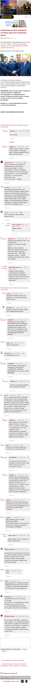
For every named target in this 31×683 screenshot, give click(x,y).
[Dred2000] (3, 320)
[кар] (1, 395)
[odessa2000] (4, 457)
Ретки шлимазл (16, 224)
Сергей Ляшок (10, 616)
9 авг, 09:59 (18, 597)
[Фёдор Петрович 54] (4, 270)
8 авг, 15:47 (22, 457)
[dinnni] (3, 342)
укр (26, 17)
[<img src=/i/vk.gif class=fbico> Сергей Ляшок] (2, 616)
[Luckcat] (2, 188)
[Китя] (2, 570)
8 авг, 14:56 (22, 131)
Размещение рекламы (15, 676)
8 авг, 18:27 (13, 570)
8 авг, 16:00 (19, 307)
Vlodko (8, 500)
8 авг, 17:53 (21, 475)
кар (5, 395)
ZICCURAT (9, 307)
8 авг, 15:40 (17, 353)
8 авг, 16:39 (22, 535)
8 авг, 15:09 (20, 238)
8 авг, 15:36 (17, 343)
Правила (24, 649)
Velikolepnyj (8, 597)
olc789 (8, 517)
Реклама (15, 27)
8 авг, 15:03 (19, 162)
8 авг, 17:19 (22, 381)
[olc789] (2, 518)
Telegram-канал (11, 678)
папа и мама (12, 535)
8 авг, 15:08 (15, 212)
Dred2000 (10, 320)
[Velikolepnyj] (2, 597)
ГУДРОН (11, 147)
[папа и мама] (3, 536)
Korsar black (8, 162)
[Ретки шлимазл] (6, 225)
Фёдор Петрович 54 (14, 267)
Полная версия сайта (5, 676)
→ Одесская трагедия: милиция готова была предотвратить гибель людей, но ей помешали (14, 665)
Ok (22, 681)
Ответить (12, 138)
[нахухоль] (3, 239)
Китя (7, 570)
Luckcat (7, 187)
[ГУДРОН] (4, 147)
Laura (6, 212)
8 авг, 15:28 (15, 293)
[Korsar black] (2, 163)
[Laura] (2, 213)
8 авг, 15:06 (14, 187)
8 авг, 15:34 (20, 320)
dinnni (8, 343)
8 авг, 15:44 (20, 363)
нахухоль (11, 238)
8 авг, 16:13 (17, 500)
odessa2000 (12, 457)
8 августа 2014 (5, 38)
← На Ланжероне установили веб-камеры (12, 660)
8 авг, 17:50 (21, 420)
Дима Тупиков (10, 549)
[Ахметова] (2, 353)
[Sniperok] (5, 131)
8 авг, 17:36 (21, 549)
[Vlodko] (2, 500)
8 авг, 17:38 (21, 147)
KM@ (7, 445)
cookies (17, 681)
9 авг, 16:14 (21, 616)
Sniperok (12, 131)
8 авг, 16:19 (16, 517)
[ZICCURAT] (3, 308)
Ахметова (7, 353)
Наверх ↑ (4, 651)
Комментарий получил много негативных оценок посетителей (14, 126)
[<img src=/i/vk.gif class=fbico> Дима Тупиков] (2, 549)
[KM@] (2, 445)
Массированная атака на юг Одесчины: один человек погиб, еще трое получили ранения (8, 12)
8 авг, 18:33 (12, 581)
